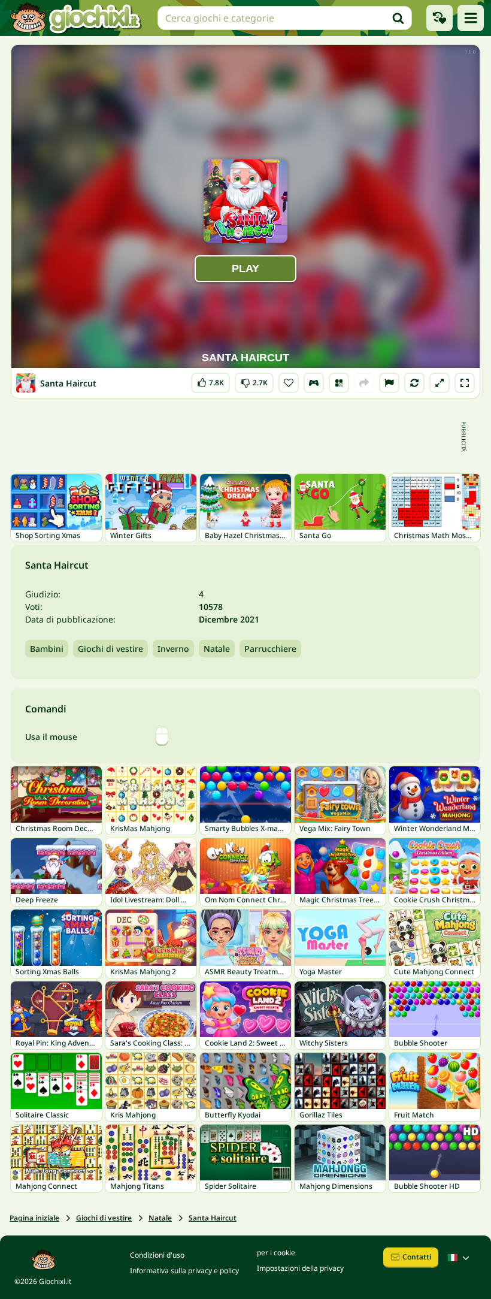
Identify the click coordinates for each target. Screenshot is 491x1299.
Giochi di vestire (110, 648)
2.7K (254, 380)
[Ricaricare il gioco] (414, 383)
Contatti (416, 1257)
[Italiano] (460, 1257)
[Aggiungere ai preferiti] (288, 383)
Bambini (46, 648)
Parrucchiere (270, 648)
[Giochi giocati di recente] (439, 18)
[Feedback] (389, 383)
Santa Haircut (213, 1218)
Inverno (173, 648)
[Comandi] (314, 383)
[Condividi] (364, 383)
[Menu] (470, 18)
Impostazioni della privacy (300, 1268)
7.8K (210, 380)
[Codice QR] (339, 383)
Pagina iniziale (34, 1218)
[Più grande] (439, 383)
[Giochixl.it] (75, 18)
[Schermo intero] (464, 383)
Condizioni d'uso (157, 1255)
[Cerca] (398, 18)
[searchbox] (284, 18)
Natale (217, 648)
